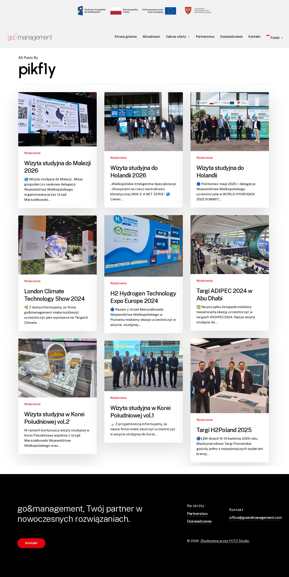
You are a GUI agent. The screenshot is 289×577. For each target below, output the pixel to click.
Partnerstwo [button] (197, 513)
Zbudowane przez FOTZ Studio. (225, 541)
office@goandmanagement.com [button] (255, 517)
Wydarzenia (32, 153)
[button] (31, 543)
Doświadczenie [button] (199, 521)
